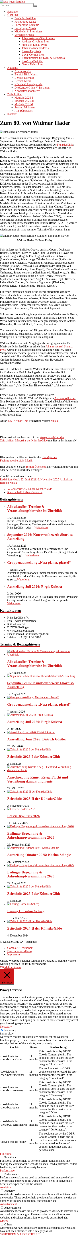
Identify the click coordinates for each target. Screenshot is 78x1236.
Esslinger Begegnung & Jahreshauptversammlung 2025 (30, 874)
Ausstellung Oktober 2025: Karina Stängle (39, 855)
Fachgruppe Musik (25, 28)
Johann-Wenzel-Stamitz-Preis (38, 38)
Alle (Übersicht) (24, 110)
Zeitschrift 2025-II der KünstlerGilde (34, 799)
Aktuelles (12, 67)
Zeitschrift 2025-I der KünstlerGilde (33, 893)
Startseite (12, 11)
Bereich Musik (23, 81)
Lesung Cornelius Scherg (25, 911)
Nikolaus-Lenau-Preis (34, 44)
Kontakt (12, 114)
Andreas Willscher (64, 398)
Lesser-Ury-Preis (31, 51)
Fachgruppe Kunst (25, 21)
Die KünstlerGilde (25, 18)
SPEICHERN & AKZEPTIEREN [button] (20, 1234)
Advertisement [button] (8, 1204)
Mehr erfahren (12, 967)
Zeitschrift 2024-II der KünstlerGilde (34, 928)
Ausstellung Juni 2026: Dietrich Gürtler (36, 739)
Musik (54, 420)
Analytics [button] (5, 1187)
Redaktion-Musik (10, 479)
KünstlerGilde (65, 144)
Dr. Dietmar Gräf (18, 420)
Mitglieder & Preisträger (28, 31)
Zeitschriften (14, 94)
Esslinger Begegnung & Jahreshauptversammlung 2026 (30, 835)
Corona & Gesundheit (19, 947)
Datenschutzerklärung (19, 951)
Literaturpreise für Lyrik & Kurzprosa (43, 57)
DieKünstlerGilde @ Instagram (32, 87)
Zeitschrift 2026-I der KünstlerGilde (33, 756)
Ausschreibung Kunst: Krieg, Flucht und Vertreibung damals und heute (37, 779)
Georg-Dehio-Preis (33, 64)
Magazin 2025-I (24, 104)
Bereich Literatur (24, 77)
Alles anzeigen (23, 71)
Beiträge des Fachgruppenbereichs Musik (28, 459)
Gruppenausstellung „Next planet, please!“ (39, 562)
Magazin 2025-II (24, 100)
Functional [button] (6, 1153)
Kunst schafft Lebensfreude (24, 492)
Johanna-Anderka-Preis (35, 48)
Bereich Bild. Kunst (26, 74)
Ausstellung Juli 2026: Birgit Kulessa (34, 586)
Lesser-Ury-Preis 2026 (23, 816)
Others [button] (4, 1220)
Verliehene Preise (24, 34)
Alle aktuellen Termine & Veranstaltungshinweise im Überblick (34, 509)
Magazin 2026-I (24, 97)
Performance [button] (7, 1170)
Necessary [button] (6, 1026)
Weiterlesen (41, 527)
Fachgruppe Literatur (27, 24)
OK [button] (2, 967)
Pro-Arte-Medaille (32, 61)
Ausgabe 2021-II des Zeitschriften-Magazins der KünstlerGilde (32, 439)
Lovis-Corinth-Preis (33, 54)
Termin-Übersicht (36, 466)
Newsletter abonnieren (27, 90)
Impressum (13, 954)
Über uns (12, 14)
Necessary (10, 1030)
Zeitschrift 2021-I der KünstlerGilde (29, 488)
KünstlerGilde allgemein (28, 84)
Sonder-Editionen (25, 107)
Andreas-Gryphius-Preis (36, 41)
